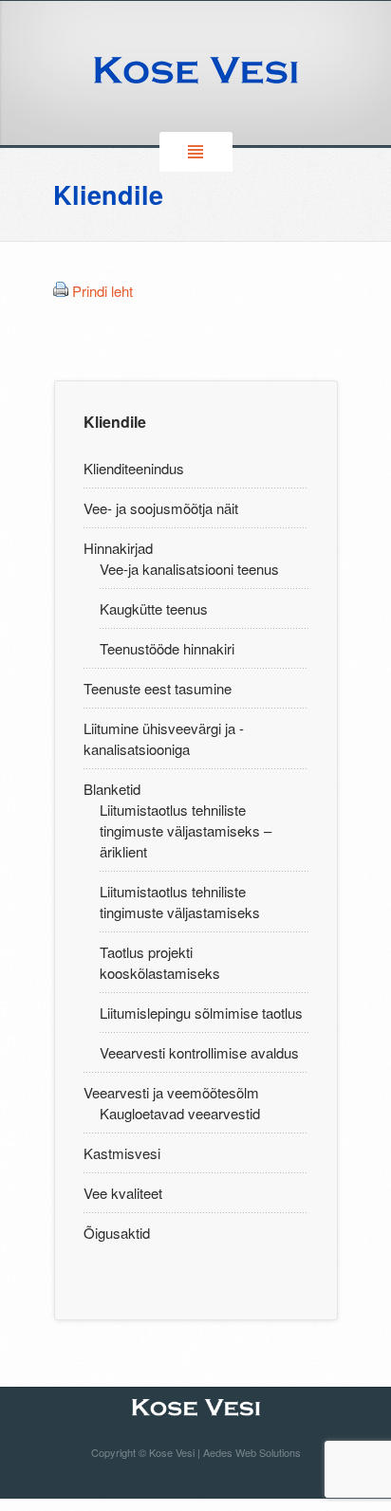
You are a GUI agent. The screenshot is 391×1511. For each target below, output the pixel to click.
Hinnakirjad (118, 548)
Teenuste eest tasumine (158, 688)
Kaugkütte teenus (154, 608)
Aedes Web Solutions (252, 1452)
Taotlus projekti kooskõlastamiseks (160, 962)
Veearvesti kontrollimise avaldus (199, 1052)
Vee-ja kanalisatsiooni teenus (189, 569)
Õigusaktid (117, 1233)
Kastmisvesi (122, 1153)
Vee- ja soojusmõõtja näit (161, 508)
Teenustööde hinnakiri (167, 648)
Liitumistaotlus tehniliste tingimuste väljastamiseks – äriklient (185, 830)
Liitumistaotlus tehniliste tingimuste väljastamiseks (180, 901)
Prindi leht (102, 291)
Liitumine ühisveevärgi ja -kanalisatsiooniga (164, 738)
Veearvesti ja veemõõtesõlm (171, 1092)
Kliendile (115, 422)
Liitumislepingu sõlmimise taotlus (201, 1013)
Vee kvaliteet (123, 1193)
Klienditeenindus (134, 468)
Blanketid (112, 789)
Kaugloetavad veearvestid (180, 1113)
